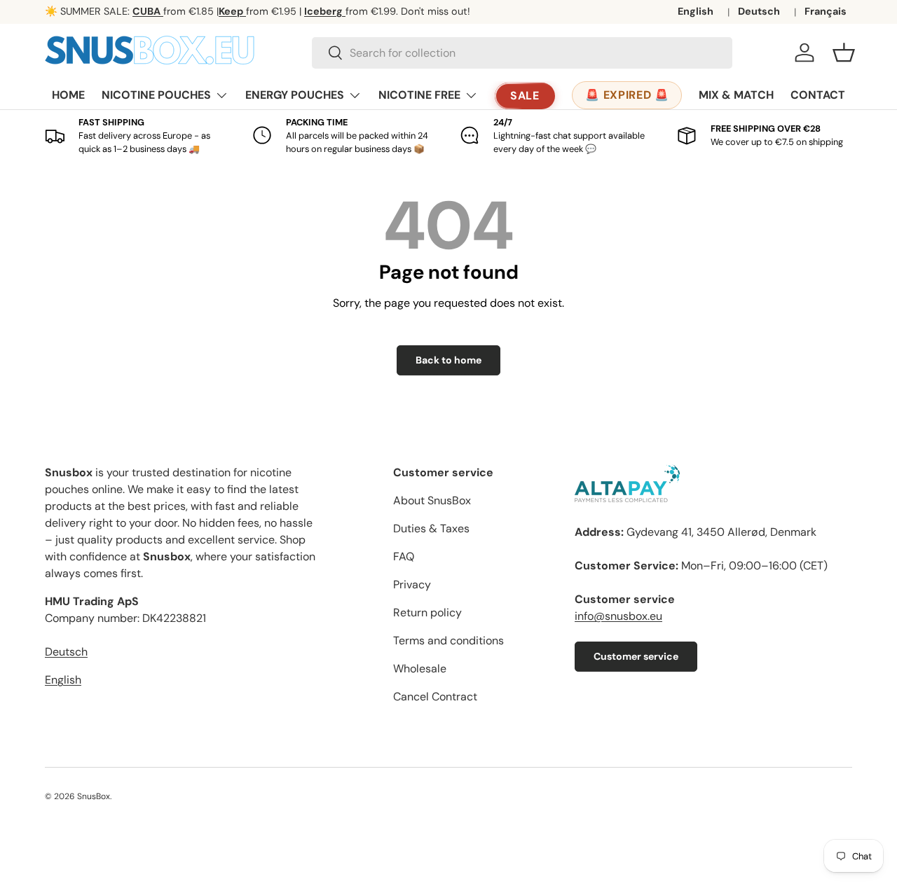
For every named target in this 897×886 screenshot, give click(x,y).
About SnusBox (432, 500)
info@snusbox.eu (618, 616)
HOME (68, 95)
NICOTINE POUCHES (156, 95)
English (695, 11)
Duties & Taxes (431, 528)
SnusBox (93, 796)
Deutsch (759, 11)
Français (825, 11)
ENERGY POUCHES (294, 95)
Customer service (636, 656)
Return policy (427, 612)
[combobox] (522, 53)
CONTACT (817, 95)
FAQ (403, 556)
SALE (525, 95)
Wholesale (419, 668)
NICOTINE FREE (419, 95)
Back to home (448, 360)
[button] (843, 52)
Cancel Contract (435, 696)
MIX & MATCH (736, 95)
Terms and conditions (448, 640)
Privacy (412, 584)
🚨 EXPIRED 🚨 (627, 95)
